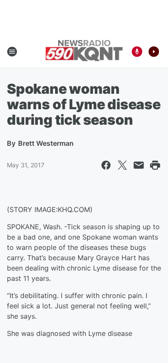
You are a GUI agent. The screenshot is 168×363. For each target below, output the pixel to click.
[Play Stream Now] (154, 51)
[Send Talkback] (137, 51)
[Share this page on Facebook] (106, 165)
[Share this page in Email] (139, 165)
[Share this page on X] (122, 165)
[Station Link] (84, 51)
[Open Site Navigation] (12, 51)
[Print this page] (155, 165)
